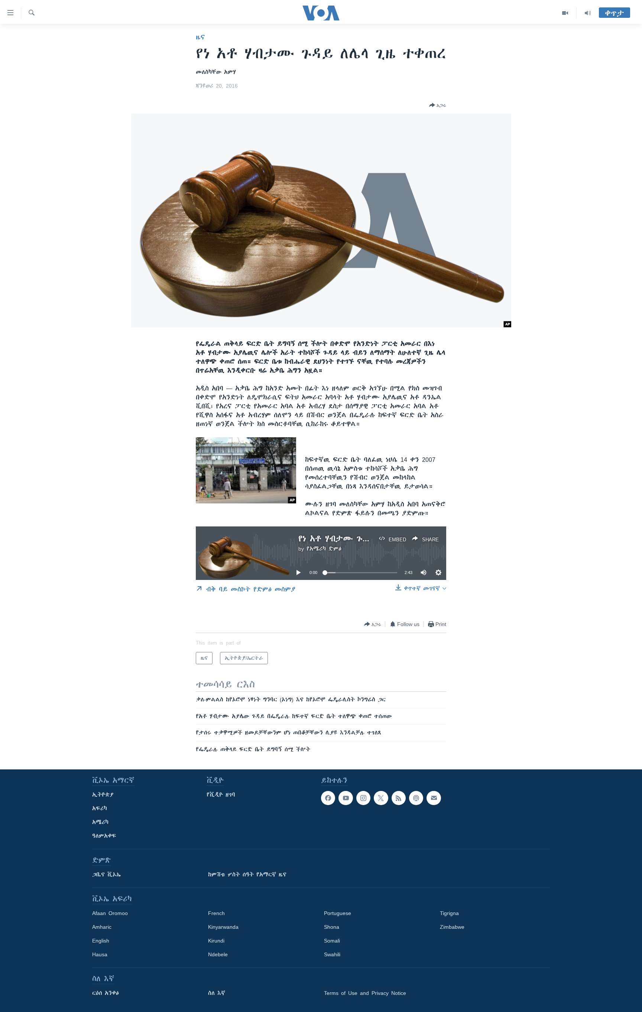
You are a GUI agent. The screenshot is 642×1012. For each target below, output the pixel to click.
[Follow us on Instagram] (363, 798)
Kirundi (216, 940)
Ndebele (218, 954)
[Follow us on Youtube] (345, 798)
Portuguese (337, 913)
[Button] (437, 105)
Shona (331, 927)
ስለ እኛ (216, 993)
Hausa (99, 954)
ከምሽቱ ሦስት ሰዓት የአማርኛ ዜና (247, 874)
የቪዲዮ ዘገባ (221, 794)
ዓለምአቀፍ (104, 836)
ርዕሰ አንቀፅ (105, 993)
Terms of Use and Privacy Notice (365, 993)
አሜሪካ (100, 822)
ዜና (200, 37)
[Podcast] (416, 798)
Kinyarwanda (223, 927)
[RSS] (399, 798)
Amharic (101, 927)
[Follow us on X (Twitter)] (381, 798)
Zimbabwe (452, 927)
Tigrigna (449, 913)
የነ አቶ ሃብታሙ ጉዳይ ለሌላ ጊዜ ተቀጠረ (368, 538)
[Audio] (588, 13)
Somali (332, 940)
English (100, 940)
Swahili (332, 954)
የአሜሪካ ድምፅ (324, 548)
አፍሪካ (99, 808)
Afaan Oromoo (110, 913)
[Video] (565, 13)
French (216, 913)
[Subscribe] (434, 798)
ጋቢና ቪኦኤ (106, 874)
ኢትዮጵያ (103, 794)
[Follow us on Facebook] (328, 798)
